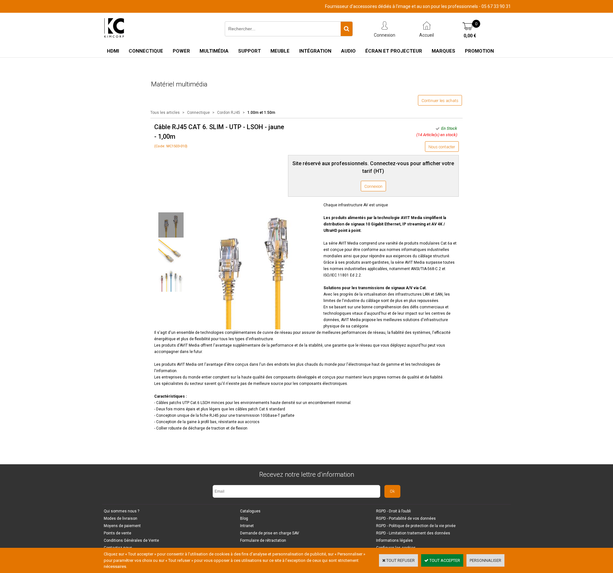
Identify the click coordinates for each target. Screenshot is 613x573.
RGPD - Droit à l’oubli (393, 511)
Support (249, 51)
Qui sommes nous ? (121, 511)
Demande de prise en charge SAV (269, 533)
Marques (443, 51)
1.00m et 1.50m (261, 112)
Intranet (247, 526)
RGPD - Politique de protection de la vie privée (416, 526)
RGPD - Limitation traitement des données (413, 533)
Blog (244, 518)
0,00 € (470, 35)
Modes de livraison (120, 518)
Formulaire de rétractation (263, 540)
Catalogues (250, 511)
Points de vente (117, 533)
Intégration (315, 51)
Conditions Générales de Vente (131, 540)
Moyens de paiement (122, 526)
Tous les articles (165, 112)
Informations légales (394, 540)
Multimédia (214, 51)
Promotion (479, 51)
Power (181, 51)
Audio (348, 51)
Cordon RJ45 (228, 112)
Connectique (146, 51)
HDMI (113, 51)
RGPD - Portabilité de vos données (406, 518)
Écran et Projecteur (393, 51)
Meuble (280, 51)
